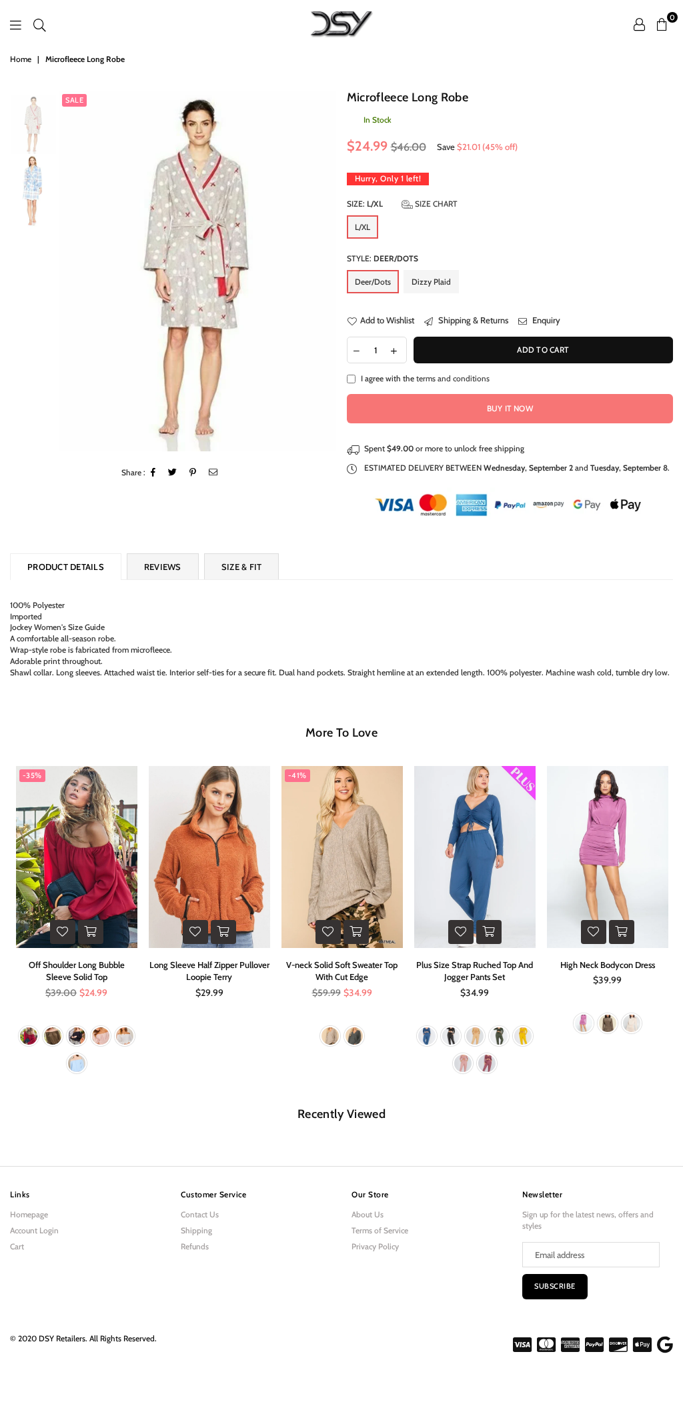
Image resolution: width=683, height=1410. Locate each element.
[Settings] (639, 24)
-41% (297, 775)
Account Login (34, 1230)
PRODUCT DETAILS (65, 566)
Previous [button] (70, 271)
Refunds (195, 1246)
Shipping (196, 1230)
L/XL (362, 227)
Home (20, 59)
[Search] (39, 24)
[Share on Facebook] (153, 473)
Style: (382, 258)
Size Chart (435, 204)
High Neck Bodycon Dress (607, 964)
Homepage (29, 1214)
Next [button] (325, 271)
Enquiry (545, 320)
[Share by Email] (213, 473)
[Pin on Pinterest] (193, 473)
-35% (32, 775)
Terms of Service (380, 1230)
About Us (368, 1214)
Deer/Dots (373, 282)
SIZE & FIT (241, 566)
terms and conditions (453, 378)
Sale (74, 100)
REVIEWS (162, 566)
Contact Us (200, 1214)
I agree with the (425, 378)
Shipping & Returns (472, 320)
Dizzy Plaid (431, 282)
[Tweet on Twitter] (173, 473)
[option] (197, 271)
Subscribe (555, 1286)
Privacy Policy (375, 1246)
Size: (402, 204)
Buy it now (510, 408)
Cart (17, 1246)
